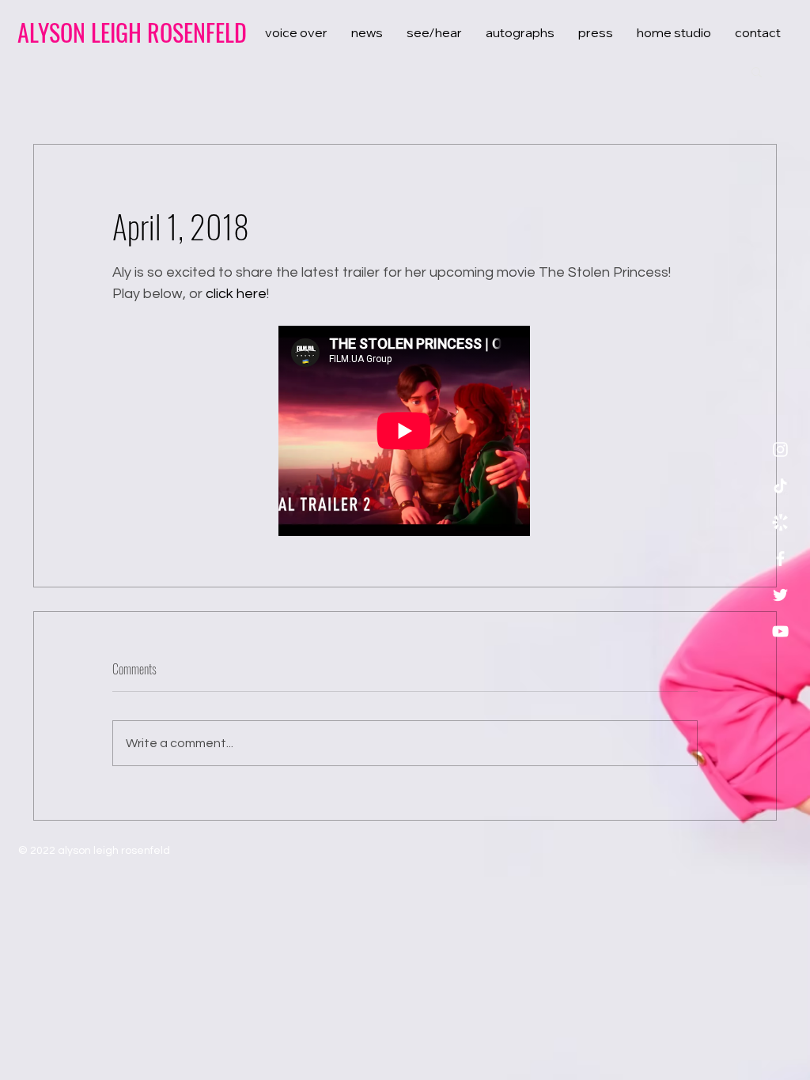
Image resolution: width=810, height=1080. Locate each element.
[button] (756, 71)
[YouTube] (780, 631)
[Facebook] (780, 558)
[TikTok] (780, 486)
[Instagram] (780, 449)
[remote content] (405, 432)
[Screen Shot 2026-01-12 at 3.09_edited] (780, 522)
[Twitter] (780, 595)
